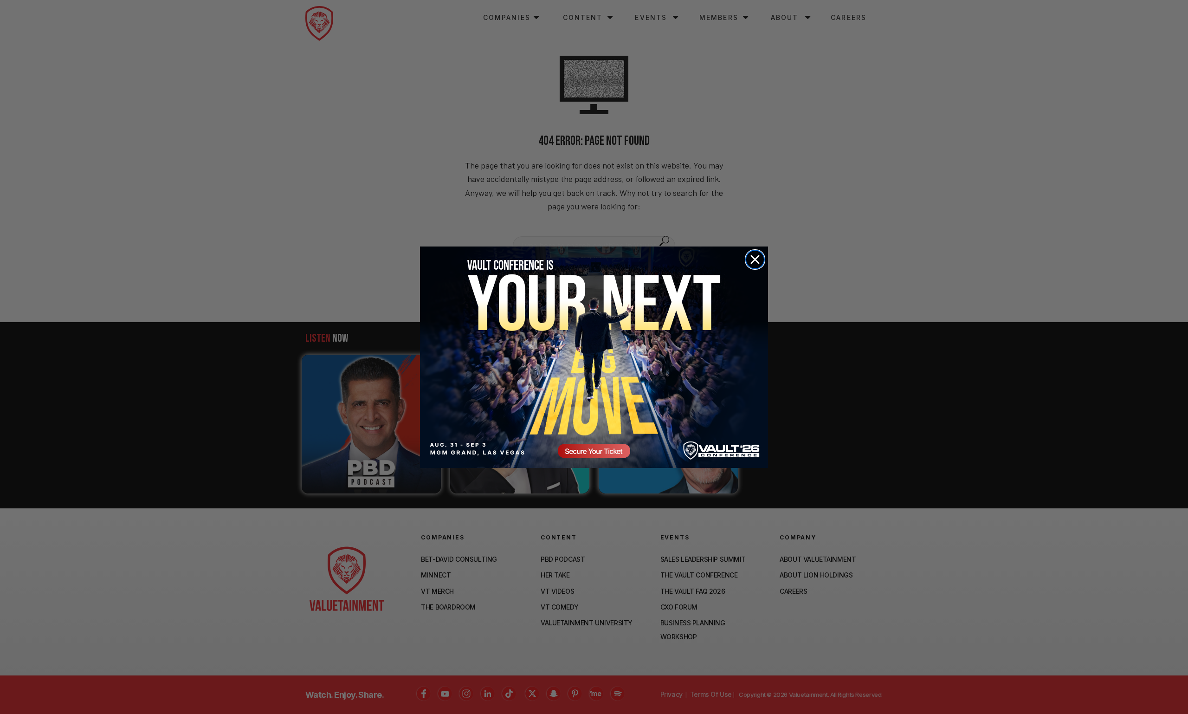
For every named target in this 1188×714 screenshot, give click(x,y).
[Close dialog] (755, 259)
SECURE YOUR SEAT (594, 357)
